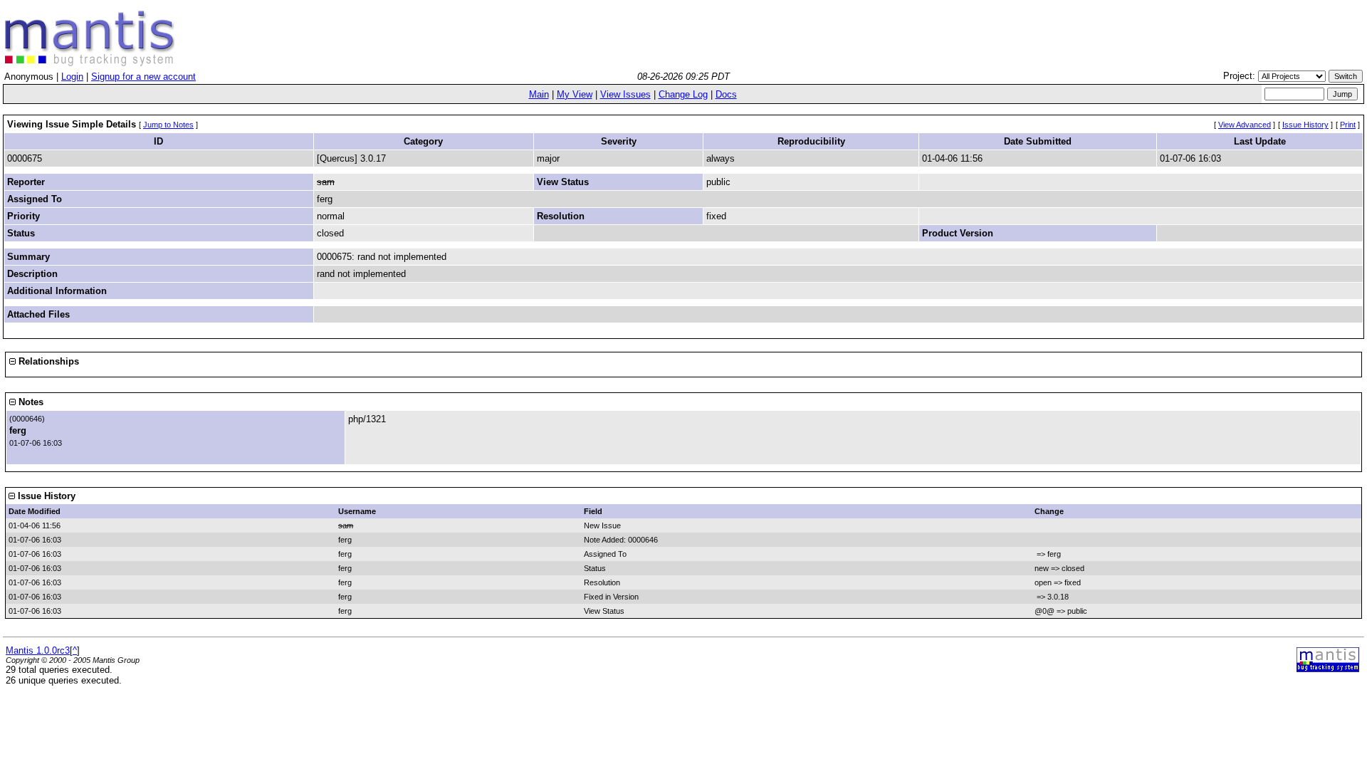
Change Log (683, 94)
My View (574, 94)
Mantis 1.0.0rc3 (38, 650)
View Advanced (1244, 124)
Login (72, 76)
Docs (726, 94)
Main (539, 94)
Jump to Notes (168, 124)
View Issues (625, 94)
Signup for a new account (143, 76)
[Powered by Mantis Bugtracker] (1328, 669)
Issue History (1305, 124)
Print (1348, 124)
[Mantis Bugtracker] (89, 63)
